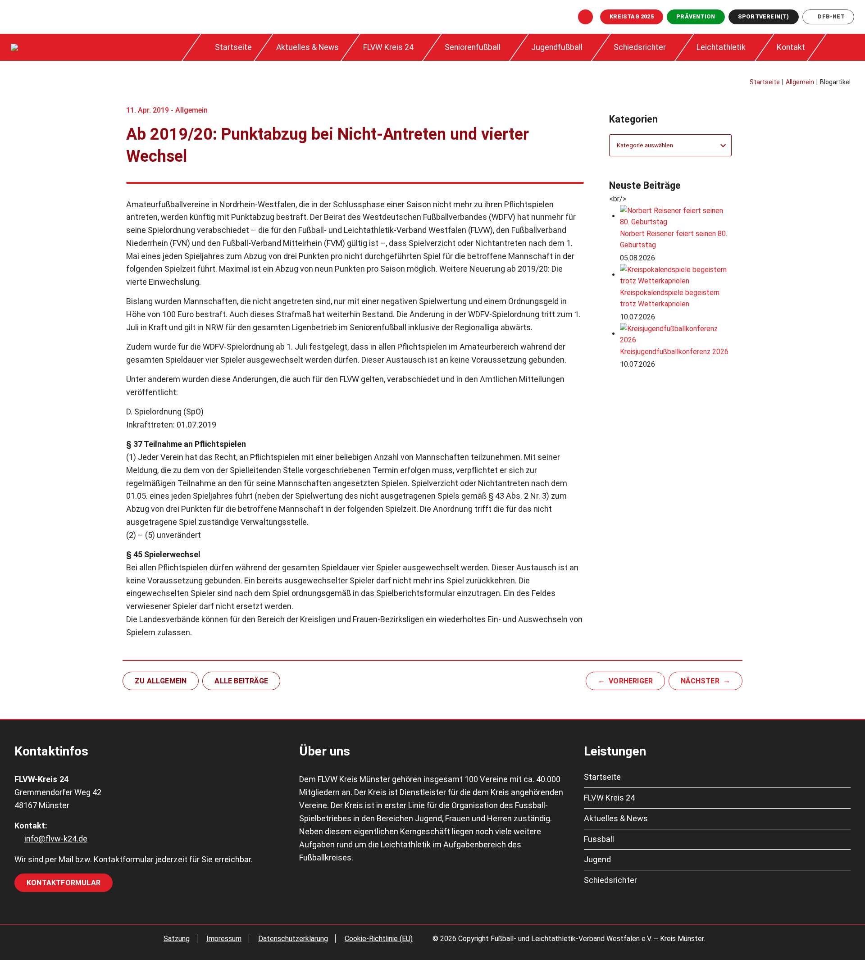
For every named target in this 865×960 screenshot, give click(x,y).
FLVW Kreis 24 (388, 47)
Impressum (223, 938)
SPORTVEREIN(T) (763, 16)
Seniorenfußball (473, 47)
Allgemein (191, 110)
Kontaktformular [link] (63, 882)
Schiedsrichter (640, 47)
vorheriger (631, 681)
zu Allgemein (161, 681)
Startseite (233, 47)
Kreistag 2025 (632, 16)
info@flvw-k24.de (55, 838)
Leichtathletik (721, 47)
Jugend (597, 859)
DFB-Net (831, 16)
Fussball (599, 839)
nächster (700, 681)
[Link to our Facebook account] (585, 16)
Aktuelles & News (307, 47)
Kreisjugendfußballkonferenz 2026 (674, 351)
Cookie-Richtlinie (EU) (379, 938)
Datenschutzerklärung (293, 938)
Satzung (177, 938)
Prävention (695, 16)
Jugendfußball (557, 47)
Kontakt (791, 47)
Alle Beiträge (241, 681)
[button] (839, 47)
